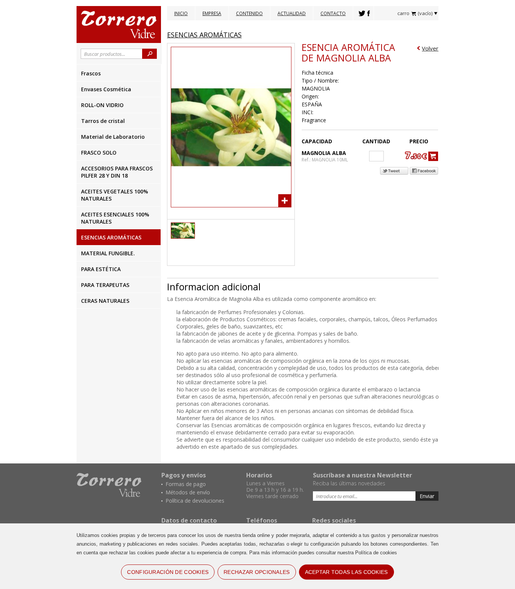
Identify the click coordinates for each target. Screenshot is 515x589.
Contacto (333, 13)
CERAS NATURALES (105, 300)
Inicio (181, 13)
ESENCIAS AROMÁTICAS (111, 237)
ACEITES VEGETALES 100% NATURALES (114, 195)
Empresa (211, 13)
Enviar (427, 496)
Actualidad (291, 13)
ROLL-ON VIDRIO (102, 105)
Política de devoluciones (195, 500)
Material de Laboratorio (113, 136)
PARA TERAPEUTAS (105, 284)
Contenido (249, 13)
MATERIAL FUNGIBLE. (108, 253)
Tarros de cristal (103, 120)
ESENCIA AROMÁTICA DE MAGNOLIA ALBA (348, 52)
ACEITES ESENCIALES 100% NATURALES (115, 218)
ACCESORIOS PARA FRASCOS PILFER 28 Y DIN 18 (117, 172)
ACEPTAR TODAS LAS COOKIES (346, 572)
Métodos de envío (188, 492)
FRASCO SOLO (98, 152)
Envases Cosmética (106, 89)
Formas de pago (186, 484)
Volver (430, 48)
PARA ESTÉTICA (101, 269)
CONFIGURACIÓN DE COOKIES (167, 572)
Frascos (91, 73)
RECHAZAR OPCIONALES (257, 572)
